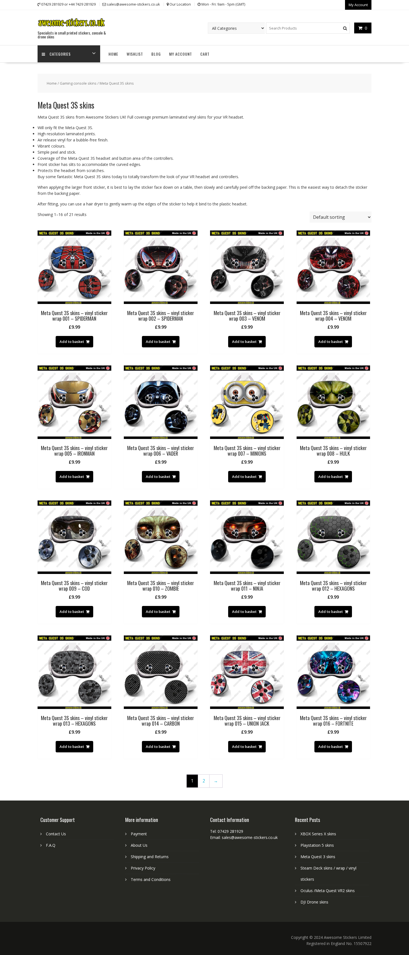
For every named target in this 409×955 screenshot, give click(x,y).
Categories (60, 54)
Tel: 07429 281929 (226, 831)
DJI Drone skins (314, 902)
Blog (156, 54)
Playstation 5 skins (317, 845)
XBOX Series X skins (318, 833)
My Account (358, 4)
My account (180, 54)
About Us (139, 845)
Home (113, 54)
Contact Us (56, 833)
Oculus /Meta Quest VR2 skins (327, 890)
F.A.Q (50, 845)
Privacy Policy (143, 868)
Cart (205, 54)
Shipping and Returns (150, 856)
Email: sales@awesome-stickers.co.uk (244, 837)
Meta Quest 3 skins (317, 856)
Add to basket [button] (72, 341)
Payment (139, 833)
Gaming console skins (78, 83)
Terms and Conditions (151, 879)
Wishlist (135, 54)
